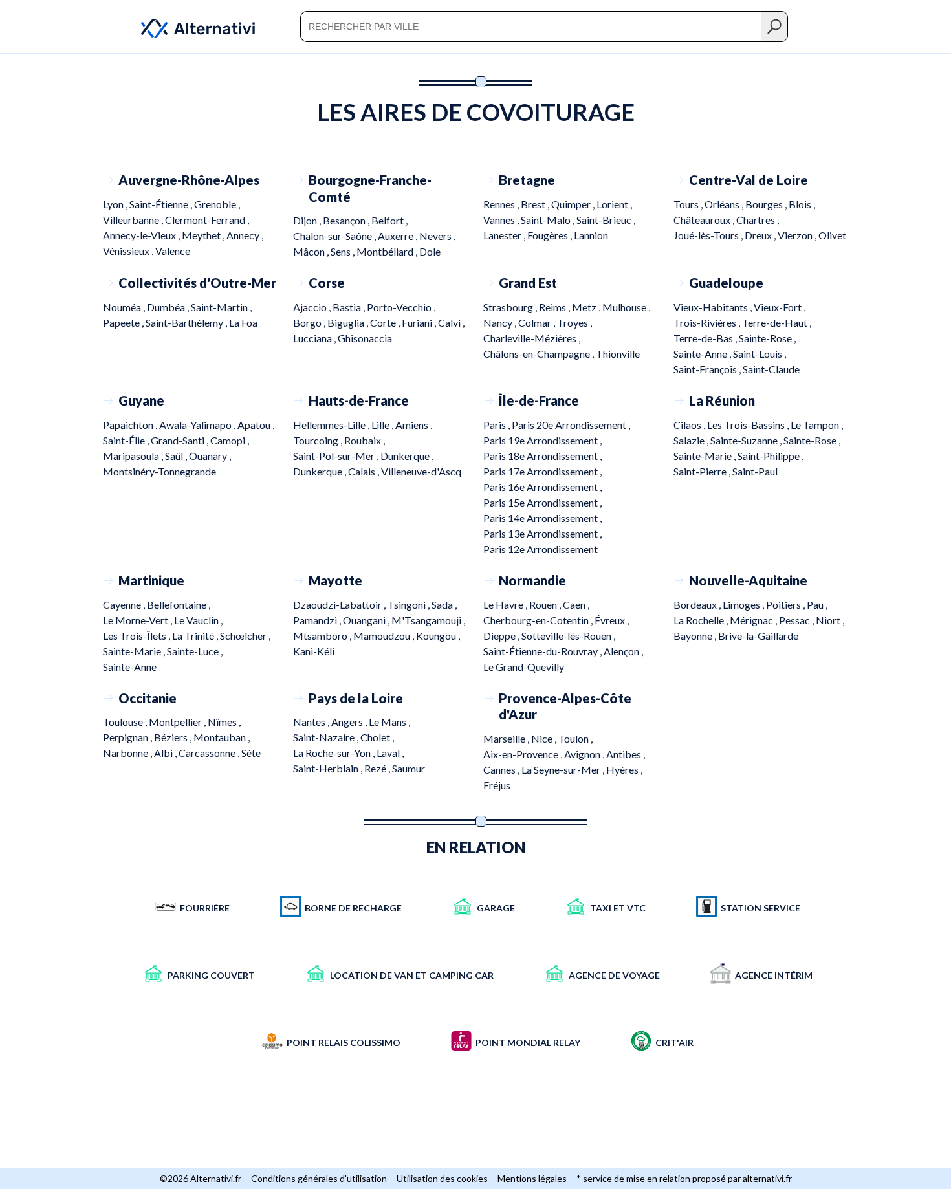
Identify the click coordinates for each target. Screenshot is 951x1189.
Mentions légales (532, 1178)
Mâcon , (312, 251)
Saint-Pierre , (702, 471)
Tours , (689, 204)
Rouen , (546, 604)
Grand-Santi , (180, 440)
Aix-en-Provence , (523, 754)
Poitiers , (786, 604)
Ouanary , (210, 456)
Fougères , (550, 235)
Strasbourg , (511, 307)
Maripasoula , (134, 456)
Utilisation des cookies (442, 1178)
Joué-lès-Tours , (709, 235)
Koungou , (438, 635)
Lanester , (505, 235)
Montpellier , (178, 721)
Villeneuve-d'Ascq (421, 471)
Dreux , (761, 235)
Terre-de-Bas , (706, 338)
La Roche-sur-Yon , (335, 753)
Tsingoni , (410, 604)
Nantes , (312, 721)
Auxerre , (398, 236)
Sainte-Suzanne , (746, 440)
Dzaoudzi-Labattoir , (340, 604)
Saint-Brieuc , (605, 219)
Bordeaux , (698, 604)
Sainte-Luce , (195, 651)
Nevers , (437, 236)
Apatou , (255, 425)
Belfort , (389, 220)
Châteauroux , (704, 219)
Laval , (390, 753)
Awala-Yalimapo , (198, 425)
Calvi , (451, 322)
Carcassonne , (210, 753)
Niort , (830, 620)
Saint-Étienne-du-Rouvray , (543, 651)
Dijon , (308, 220)
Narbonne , (128, 753)
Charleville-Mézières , (531, 338)
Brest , (536, 204)
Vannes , (502, 219)
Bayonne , (695, 635)
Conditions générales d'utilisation (319, 1178)
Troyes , (574, 322)
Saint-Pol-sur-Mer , (336, 456)
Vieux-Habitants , (713, 307)
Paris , (497, 425)
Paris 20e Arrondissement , (571, 425)
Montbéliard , (387, 251)
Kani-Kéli (313, 651)
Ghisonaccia (365, 338)
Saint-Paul (755, 471)
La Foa (243, 322)
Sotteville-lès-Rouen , (568, 635)
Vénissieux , (129, 251)
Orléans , (725, 204)
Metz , (587, 307)
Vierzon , (798, 235)
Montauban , (221, 737)
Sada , (444, 604)
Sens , (343, 251)
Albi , (166, 753)
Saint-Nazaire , (326, 737)
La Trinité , (196, 635)
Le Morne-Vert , (138, 620)
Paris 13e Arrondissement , (542, 533)
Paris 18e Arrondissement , (542, 456)
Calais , (364, 471)
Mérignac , (754, 620)
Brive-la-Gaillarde (758, 635)
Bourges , (767, 204)
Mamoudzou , (384, 635)
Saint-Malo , (548, 219)
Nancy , (500, 322)
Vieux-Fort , (779, 307)
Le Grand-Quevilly (523, 666)
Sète (251, 753)
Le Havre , (506, 604)
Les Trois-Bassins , (749, 425)
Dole (430, 251)
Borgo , (310, 322)
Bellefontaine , (178, 604)
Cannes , (502, 769)
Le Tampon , (817, 425)
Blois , (802, 204)
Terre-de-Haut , (776, 322)
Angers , (350, 721)
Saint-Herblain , (328, 768)
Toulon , (575, 738)
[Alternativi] (190, 26)
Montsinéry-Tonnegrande (159, 471)
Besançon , (347, 220)
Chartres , (757, 219)
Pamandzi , (318, 620)
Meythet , (204, 235)
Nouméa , (125, 307)
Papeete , (124, 322)
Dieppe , (502, 635)
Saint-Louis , (759, 353)
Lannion (591, 235)
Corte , (386, 322)
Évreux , (612, 620)
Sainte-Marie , (705, 456)
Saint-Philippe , (770, 456)
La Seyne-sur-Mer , (563, 769)
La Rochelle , (701, 620)
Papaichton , (131, 425)
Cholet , (377, 737)
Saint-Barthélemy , (187, 322)
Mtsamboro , (323, 635)
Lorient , (614, 204)
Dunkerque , (406, 456)
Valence (172, 251)
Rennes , (502, 204)
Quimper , (573, 204)
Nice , (544, 738)
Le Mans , (389, 721)
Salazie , (691, 440)
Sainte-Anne (130, 666)
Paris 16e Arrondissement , (542, 487)
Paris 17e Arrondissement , (542, 471)
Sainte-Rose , (767, 338)
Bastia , (350, 307)
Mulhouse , (626, 307)
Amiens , (413, 425)
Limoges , (744, 604)
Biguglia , (348, 322)
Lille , (383, 425)
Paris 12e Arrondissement (540, 549)
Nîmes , (224, 721)
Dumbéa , (169, 307)
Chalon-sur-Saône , (335, 236)
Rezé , (378, 768)
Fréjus (496, 785)
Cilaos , (690, 425)
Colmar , (537, 322)
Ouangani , (367, 620)
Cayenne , (125, 604)
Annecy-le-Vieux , (142, 235)
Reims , (555, 307)
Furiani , (420, 322)
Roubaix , (364, 440)
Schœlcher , (245, 635)
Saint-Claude (771, 369)
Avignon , (585, 754)
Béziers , (173, 737)
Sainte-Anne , (703, 353)
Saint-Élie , (127, 440)
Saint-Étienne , (161, 204)
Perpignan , (128, 737)
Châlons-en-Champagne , (539, 353)
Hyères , (624, 769)
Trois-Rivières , (707, 322)
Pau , (817, 604)
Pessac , (797, 620)
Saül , (177, 456)
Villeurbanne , (134, 219)
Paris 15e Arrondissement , (542, 502)
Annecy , (244, 235)
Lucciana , (315, 338)
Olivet (832, 235)
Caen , (576, 604)
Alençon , (623, 651)
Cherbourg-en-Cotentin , (539, 620)
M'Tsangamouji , (428, 620)
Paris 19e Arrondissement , (542, 440)
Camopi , (229, 440)
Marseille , (507, 738)
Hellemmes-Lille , (332, 425)
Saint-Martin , (221, 307)
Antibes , (625, 754)
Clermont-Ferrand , (207, 219)
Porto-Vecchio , (401, 307)
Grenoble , (217, 204)
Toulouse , (126, 721)
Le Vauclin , (198, 620)
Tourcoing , (318, 440)
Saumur (408, 768)
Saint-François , (708, 369)
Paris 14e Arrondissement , (542, 518)
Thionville (618, 353)
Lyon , (116, 204)
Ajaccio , (313, 307)
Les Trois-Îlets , (137, 635)
